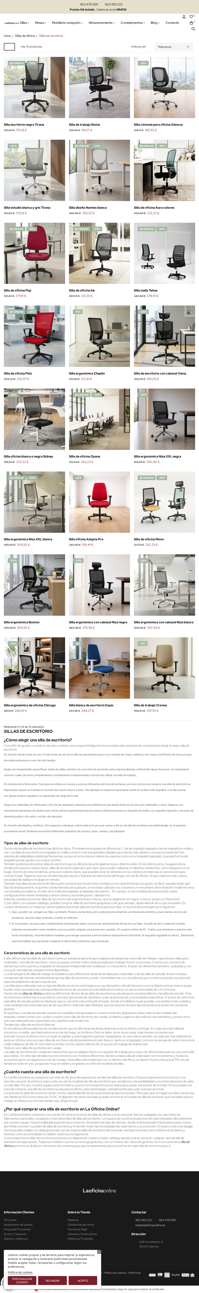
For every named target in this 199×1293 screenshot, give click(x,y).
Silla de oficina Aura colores (154, 208)
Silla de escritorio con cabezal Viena (160, 373)
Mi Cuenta (10, 1220)
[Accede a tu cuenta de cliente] (184, 17)
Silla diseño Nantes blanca (88, 208)
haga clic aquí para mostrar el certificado (140, 1289)
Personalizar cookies (22, 1280)
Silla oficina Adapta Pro (86, 539)
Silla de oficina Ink (82, 290)
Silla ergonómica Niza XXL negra (157, 456)
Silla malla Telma (145, 290)
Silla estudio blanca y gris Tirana (27, 208)
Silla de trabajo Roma (84, 125)
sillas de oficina (32, 993)
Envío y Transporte (15, 1234)
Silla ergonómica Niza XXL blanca (28, 539)
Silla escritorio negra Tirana (24, 125)
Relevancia (164, 47)
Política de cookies (20, 1272)
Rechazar (52, 1280)
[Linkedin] (104, 1202)
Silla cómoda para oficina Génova (158, 125)
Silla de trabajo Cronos (150, 705)
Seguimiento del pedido (18, 1224)
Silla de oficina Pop (17, 290)
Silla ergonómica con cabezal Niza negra (98, 622)
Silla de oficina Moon (149, 539)
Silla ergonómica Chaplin (87, 373)
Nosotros (73, 1220)
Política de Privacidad (80, 1238)
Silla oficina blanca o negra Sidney (28, 456)
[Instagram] (96, 1202)
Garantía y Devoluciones (82, 1234)
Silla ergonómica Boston (21, 622)
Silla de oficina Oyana (84, 456)
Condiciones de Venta (81, 1224)
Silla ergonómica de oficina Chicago (30, 705)
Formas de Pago (77, 1229)
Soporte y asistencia (16, 1238)
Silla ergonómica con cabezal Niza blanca (163, 622)
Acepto (83, 1280)
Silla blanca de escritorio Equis (91, 705)
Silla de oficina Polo (18, 373)
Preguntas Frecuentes (17, 1229)
